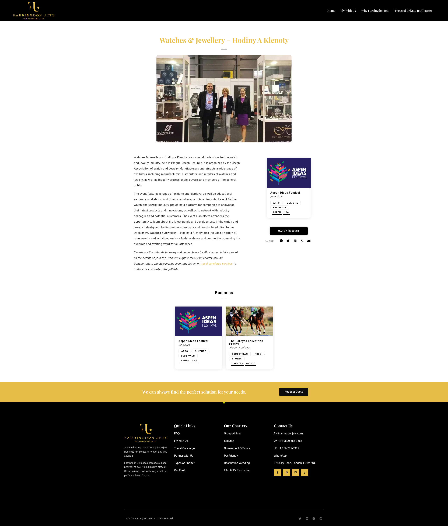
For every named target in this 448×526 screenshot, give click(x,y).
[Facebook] (314, 518)
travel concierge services (217, 263)
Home (331, 10)
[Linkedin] (295, 472)
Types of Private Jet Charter (413, 10)
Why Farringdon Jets (375, 10)
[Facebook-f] (277, 472)
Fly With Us (348, 10)
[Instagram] (286, 472)
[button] (281, 241)
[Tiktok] (304, 472)
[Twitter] (300, 518)
